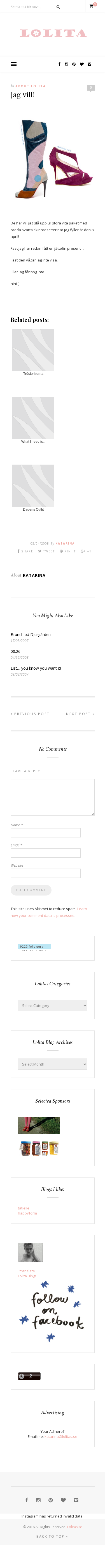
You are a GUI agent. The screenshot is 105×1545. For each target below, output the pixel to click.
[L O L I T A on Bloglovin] (34, 949)
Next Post (79, 713)
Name (17, 824)
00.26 (15, 651)
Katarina (65, 543)
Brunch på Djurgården (31, 634)
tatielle (23, 1208)
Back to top (51, 1536)
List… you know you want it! (36, 668)
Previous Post (31, 713)
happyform (27, 1213)
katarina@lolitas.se (61, 1436)
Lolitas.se (74, 1527)
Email (16, 845)
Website (17, 865)
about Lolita (30, 86)
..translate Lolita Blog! (27, 1273)
